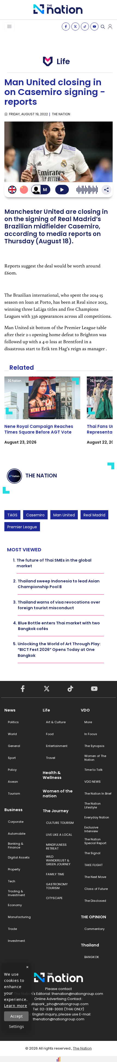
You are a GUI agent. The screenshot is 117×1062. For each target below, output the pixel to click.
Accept (16, 1016)
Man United (64, 515)
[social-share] (66, 26)
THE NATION (61, 114)
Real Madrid (94, 515)
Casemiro (35, 515)
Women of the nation (58, 793)
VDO (85, 710)
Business (13, 809)
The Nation (82, 1048)
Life (46, 710)
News (10, 710)
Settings (16, 1026)
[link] (42, 415)
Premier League (22, 527)
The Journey (56, 811)
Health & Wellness (52, 775)
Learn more (15, 1005)
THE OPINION (93, 917)
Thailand (90, 945)
